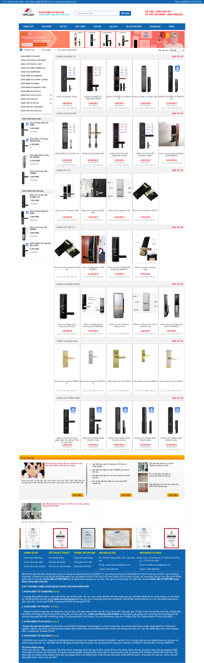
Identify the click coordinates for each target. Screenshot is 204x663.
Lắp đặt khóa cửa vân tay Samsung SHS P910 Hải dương (163, 485)
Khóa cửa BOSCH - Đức (31, 64)
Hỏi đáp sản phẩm (57, 562)
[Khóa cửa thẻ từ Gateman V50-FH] (67, 261)
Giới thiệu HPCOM (82, 566)
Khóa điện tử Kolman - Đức (33, 87)
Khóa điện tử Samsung (31, 76)
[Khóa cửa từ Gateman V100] (67, 204)
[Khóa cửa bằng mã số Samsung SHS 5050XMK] (93, 314)
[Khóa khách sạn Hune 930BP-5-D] (67, 368)
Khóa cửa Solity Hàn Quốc (33, 60)
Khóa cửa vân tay (29, 99)
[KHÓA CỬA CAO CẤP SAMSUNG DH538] (119, 149)
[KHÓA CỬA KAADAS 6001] (93, 149)
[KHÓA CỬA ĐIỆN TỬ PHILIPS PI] (119, 92)
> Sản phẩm (44, 50)
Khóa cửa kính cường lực (33, 68)
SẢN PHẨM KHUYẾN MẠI (32, 191)
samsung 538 (90, 652)
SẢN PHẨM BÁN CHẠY (31, 119)
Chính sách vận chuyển (34, 566)
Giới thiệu (80, 27)
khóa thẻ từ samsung (71, 650)
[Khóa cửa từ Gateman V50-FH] (145, 204)
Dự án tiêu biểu (134, 27)
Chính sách (31, 553)
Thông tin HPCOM (84, 553)
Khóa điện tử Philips (30, 56)
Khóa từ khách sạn (67, 341)
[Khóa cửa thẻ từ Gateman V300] (145, 263)
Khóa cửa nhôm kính (30, 72)
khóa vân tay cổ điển (93, 650)
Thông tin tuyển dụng (83, 558)
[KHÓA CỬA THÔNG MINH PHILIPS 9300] (171, 434)
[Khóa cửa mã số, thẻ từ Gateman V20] (119, 318)
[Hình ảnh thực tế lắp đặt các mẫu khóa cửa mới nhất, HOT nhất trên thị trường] (33, 470)
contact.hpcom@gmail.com (117, 565)
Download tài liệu (56, 558)
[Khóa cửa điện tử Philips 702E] (145, 92)
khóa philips (48, 655)
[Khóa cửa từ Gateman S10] (119, 199)
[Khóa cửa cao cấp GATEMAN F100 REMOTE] (171, 146)
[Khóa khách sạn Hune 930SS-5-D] (93, 364)
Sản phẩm (46, 27)
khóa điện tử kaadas (57, 652)
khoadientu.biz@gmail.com (158, 565)
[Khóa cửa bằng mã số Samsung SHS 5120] (67, 320)
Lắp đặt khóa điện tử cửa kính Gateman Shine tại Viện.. (161, 464)
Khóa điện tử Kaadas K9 (34, 652)
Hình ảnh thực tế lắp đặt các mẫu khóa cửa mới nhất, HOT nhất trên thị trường (63, 464)
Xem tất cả (177, 57)
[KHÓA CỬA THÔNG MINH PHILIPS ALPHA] (119, 434)
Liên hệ (97, 27)
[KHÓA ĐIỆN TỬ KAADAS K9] (67, 149)
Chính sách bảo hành (33, 562)
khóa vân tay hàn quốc (109, 655)
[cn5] (60, 538)
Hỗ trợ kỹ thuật (59, 553)
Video (171, 27)
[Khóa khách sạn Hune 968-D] (171, 368)
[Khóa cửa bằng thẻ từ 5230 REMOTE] (93, 263)
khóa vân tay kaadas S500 (164, 650)
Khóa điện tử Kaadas (31, 91)
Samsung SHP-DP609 (140, 652)
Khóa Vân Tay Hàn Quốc (32, 107)
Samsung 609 (75, 652)
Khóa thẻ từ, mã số (30, 103)
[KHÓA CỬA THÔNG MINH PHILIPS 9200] (145, 434)
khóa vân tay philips (65, 655)
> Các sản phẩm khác (65, 50)
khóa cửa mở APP (48, 657)
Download (155, 27)
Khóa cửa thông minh (68, 398)
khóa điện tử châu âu (152, 655)
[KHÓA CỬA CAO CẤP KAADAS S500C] (145, 149)
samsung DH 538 (119, 652)
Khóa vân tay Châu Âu (31, 111)
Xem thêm (77, 495)
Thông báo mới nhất (83, 562)
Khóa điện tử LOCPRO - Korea (34, 80)
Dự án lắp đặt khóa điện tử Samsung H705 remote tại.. (160, 475)
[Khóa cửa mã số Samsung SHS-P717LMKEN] (171, 318)
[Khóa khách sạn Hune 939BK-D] (145, 361)
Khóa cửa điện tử (66, 56)
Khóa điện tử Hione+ (30, 84)
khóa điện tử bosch (130, 655)
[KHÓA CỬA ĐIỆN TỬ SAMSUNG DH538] (93, 92)
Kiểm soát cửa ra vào (31, 95)
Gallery (113, 27)
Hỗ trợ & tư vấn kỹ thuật (60, 566)
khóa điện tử (104, 652)
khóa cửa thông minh (86, 655)
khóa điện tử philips (31, 655)
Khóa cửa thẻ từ (66, 227)
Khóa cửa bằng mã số (68, 284)
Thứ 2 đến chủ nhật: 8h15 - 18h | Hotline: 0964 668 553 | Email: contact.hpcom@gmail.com (39, 2)
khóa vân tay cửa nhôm (115, 650)
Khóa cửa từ (63, 170)
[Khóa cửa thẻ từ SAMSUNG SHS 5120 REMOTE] (119, 263)
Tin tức (63, 27)
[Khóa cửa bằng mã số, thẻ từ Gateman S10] (145, 313)
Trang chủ (28, 27)
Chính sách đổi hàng (33, 558)
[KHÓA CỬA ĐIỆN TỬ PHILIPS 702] (171, 92)
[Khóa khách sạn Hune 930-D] (119, 367)
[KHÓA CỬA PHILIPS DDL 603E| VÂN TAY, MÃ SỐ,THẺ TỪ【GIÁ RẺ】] (67, 434)
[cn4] (32, 538)
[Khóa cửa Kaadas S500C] (67, 92)
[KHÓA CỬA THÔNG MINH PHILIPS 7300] (93, 434)
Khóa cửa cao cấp (66, 113)
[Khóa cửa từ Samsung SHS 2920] (93, 196)
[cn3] (116, 538)
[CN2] (88, 538)
